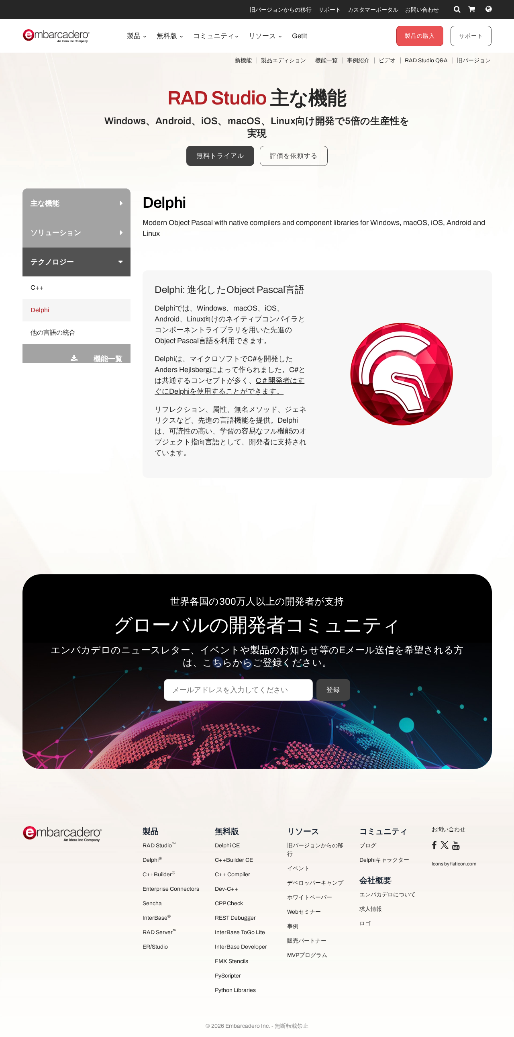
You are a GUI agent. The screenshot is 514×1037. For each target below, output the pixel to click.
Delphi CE (227, 846)
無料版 (168, 36)
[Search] (457, 9)
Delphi (152, 859)
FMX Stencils (231, 961)
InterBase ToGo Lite (240, 932)
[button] (30, 350)
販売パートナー (306, 941)
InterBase (157, 917)
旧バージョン (474, 60)
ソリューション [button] (56, 233)
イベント (298, 868)
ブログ (367, 846)
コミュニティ (213, 36)
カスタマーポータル (373, 10)
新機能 (243, 60)
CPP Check (229, 903)
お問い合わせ (422, 10)
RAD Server (160, 932)
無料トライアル (220, 155)
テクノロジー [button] (52, 262)
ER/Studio (155, 947)
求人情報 (370, 909)
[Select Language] (488, 9)
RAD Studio (159, 845)
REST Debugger (235, 918)
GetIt (299, 36)
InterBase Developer (241, 947)
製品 (134, 36)
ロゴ (365, 923)
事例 (292, 926)
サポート (329, 10)
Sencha (152, 903)
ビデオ (387, 60)
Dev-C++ (226, 889)
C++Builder (159, 874)
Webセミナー (304, 912)
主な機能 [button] (45, 203)
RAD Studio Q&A (426, 60)
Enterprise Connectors (171, 889)
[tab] (76, 203)
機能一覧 (326, 60)
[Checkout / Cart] (471, 9)
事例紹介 (358, 60)
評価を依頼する (294, 155)
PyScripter (228, 976)
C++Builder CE (234, 860)
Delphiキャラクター (384, 860)
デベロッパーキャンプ (315, 883)
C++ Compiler (232, 874)
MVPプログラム (307, 955)
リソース (263, 36)
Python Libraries (235, 990)
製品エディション (283, 60)
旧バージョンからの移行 (281, 10)
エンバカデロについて (387, 895)
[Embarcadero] (56, 36)
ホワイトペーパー (309, 897)
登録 (333, 689)
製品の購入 (420, 36)
